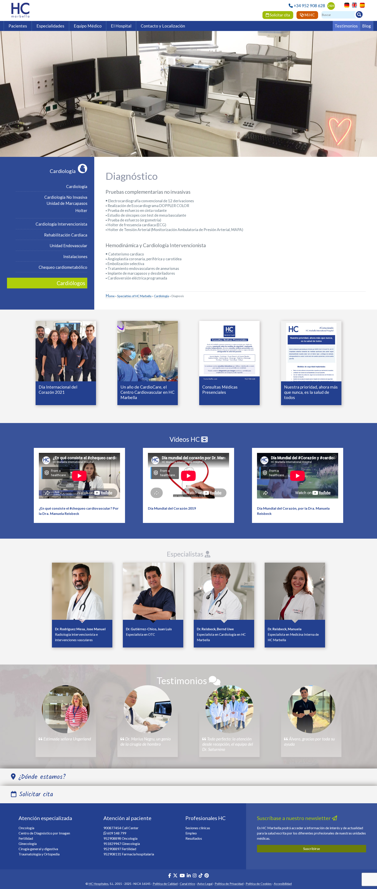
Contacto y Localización (163, 25)
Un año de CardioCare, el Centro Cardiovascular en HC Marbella (147, 392)
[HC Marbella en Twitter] (175, 876)
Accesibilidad (283, 884)
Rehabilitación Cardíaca (65, 235)
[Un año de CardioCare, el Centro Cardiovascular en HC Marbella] (147, 350)
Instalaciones (75, 256)
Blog (366, 25)
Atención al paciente (127, 818)
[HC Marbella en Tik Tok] (200, 876)
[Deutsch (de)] (345, 5)
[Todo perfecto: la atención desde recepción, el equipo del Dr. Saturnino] (230, 709)
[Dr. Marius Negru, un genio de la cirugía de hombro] (148, 709)
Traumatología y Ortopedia (39, 854)
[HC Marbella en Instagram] (194, 876)
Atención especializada (45, 818)
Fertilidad (26, 838)
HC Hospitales (98, 884)
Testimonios (346, 25)
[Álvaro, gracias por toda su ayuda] (311, 709)
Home (110, 296)
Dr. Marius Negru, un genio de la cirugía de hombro (145, 741)
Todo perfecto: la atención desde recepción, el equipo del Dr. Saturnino (227, 744)
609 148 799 (116, 833)
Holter (81, 210)
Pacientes (18, 25)
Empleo (191, 833)
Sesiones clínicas (197, 828)
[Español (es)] (361, 5)
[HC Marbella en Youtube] (182, 876)
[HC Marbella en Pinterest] (206, 876)
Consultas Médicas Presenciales (220, 389)
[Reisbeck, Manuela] (295, 592)
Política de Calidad (165, 884)
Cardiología (63, 171)
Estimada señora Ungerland (67, 738)
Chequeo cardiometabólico (63, 267)
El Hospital (121, 25)
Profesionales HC (205, 818)
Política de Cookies (259, 884)
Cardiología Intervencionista (61, 224)
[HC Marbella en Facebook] (170, 876)
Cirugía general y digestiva (38, 849)
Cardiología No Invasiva (65, 197)
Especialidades (50, 25)
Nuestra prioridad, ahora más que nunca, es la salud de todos (311, 392)
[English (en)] (353, 5)
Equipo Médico (88, 25)
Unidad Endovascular (68, 245)
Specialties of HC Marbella (134, 296)
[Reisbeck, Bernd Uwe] (224, 592)
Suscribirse (311, 848)
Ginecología (28, 843)
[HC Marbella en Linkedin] (188, 876)
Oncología (26, 828)
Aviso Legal (204, 884)
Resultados (193, 838)
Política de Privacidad (229, 884)
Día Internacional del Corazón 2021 (58, 389)
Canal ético (187, 884)
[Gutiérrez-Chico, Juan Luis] (153, 592)
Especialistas (186, 554)
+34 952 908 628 (309, 5)
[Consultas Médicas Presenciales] (229, 350)
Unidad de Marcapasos (67, 203)
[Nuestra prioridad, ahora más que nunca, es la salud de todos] (311, 350)
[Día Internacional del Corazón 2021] (66, 350)
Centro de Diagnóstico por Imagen (44, 833)
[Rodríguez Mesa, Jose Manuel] (82, 592)
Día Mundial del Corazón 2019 (172, 508)
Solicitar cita (279, 15)
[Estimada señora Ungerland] (66, 709)
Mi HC (309, 15)
